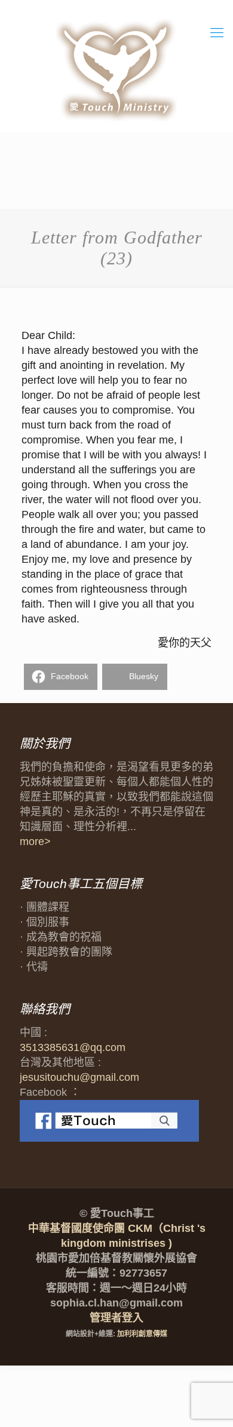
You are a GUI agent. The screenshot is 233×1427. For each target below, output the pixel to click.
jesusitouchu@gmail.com (79, 1077)
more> (35, 841)
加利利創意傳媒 (142, 1334)
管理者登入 (116, 1318)
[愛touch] (116, 71)
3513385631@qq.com (72, 1047)
